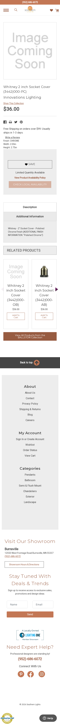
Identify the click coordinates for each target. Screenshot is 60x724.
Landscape (30, 502)
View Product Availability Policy (30, 177)
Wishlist (30, 444)
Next (57, 289)
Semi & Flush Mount (30, 485)
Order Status (30, 450)
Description (30, 207)
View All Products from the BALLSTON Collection (30, 336)
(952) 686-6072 (30, 2)
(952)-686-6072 (13, 556)
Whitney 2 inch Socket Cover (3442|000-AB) (44, 295)
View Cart (30, 455)
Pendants (30, 474)
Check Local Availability (30, 184)
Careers (30, 420)
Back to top (26, 362)
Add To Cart (16, 316)
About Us (30, 392)
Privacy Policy (30, 403)
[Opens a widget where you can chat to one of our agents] (48, 718)
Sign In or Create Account (30, 439)
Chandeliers (30, 491)
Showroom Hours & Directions (24, 564)
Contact (30, 398)
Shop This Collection (13, 103)
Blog (30, 414)
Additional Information (30, 216)
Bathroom (30, 480)
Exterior (30, 496)
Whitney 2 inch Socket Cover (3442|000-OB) (15, 295)
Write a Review (12, 137)
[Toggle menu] (7, 10)
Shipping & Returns (30, 409)
